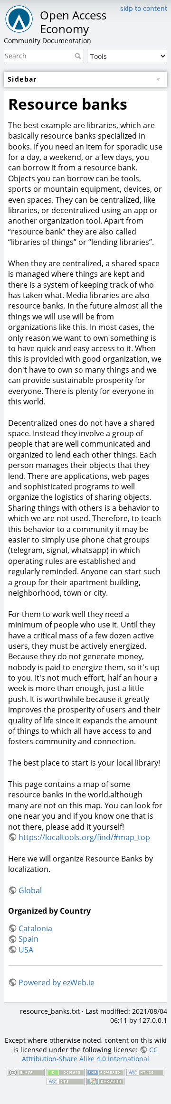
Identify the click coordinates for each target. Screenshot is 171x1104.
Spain (28, 939)
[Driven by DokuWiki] (105, 1080)
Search (79, 56)
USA (26, 950)
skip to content (143, 8)
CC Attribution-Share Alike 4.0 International (90, 1054)
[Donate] (66, 1071)
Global (30, 890)
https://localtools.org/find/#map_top (84, 837)
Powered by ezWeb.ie (57, 982)
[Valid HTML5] (145, 1071)
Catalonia (35, 928)
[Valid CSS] (66, 1080)
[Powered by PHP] (105, 1071)
